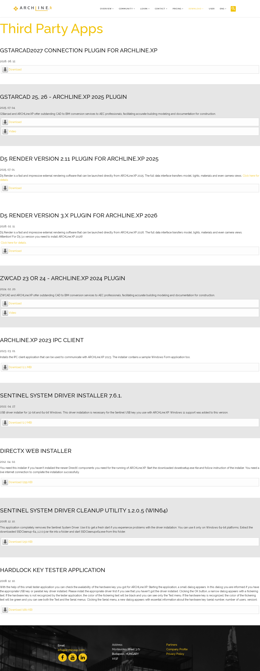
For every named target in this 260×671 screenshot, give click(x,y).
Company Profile (177, 649)
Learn (144, 9)
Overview (106, 9)
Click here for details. (14, 242)
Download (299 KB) (21, 482)
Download (195, 9)
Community (126, 9)
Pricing (177, 9)
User (212, 9)
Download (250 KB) (21, 541)
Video (12, 131)
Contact (160, 9)
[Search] (233, 9)
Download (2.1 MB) (20, 367)
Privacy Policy (175, 653)
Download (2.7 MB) (20, 422)
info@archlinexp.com (71, 650)
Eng (222, 9)
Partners (171, 644)
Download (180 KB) (21, 609)
